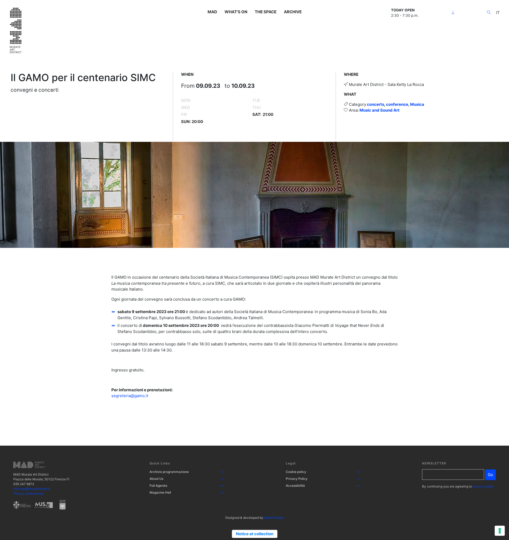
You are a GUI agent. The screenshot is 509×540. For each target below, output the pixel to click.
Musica (417, 104)
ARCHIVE (293, 11)
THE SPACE (266, 11)
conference (397, 104)
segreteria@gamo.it (129, 395)
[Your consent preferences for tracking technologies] (500, 531)
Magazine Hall (160, 492)
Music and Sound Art (379, 110)
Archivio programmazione (169, 472)
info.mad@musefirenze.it (31, 489)
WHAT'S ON (236, 11)
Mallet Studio (274, 518)
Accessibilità (295, 486)
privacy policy (483, 486)
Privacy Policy (297, 479)
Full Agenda (158, 486)
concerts (375, 104)
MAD (212, 11)
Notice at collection (254, 533)
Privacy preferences (28, 493)
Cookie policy (296, 472)
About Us (156, 479)
